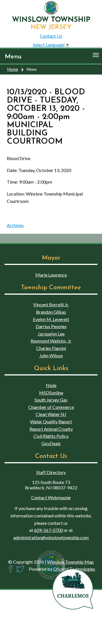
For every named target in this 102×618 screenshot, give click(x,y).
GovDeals (51, 443)
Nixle (51, 385)
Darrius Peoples (51, 326)
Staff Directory (51, 472)
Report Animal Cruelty (51, 429)
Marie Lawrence (51, 274)
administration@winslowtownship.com (51, 537)
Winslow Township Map (70, 561)
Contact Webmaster (51, 497)
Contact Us (51, 36)
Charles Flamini (51, 348)
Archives (15, 225)
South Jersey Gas (51, 399)
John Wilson (51, 355)
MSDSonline (51, 392)
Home (12, 69)
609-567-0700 (48, 530)
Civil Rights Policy (51, 436)
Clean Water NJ (51, 414)
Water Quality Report (51, 421)
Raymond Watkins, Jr (51, 340)
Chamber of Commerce (51, 407)
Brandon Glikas (51, 312)
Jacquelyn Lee (51, 333)
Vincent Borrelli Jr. (51, 304)
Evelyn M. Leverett (51, 319)
